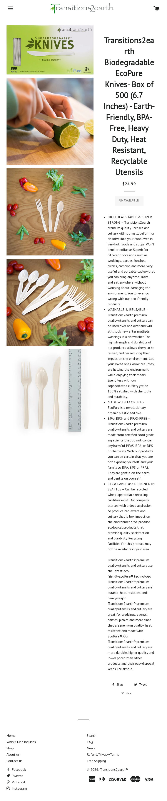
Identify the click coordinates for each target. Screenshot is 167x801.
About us (13, 754)
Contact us (14, 761)
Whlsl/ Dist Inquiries (21, 742)
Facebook (18, 769)
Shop (10, 748)
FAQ (90, 742)
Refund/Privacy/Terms (103, 754)
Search (91, 735)
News (91, 748)
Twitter (17, 776)
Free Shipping (96, 761)
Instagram (19, 788)
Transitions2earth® (114, 769)
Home (11, 735)
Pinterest (18, 782)
